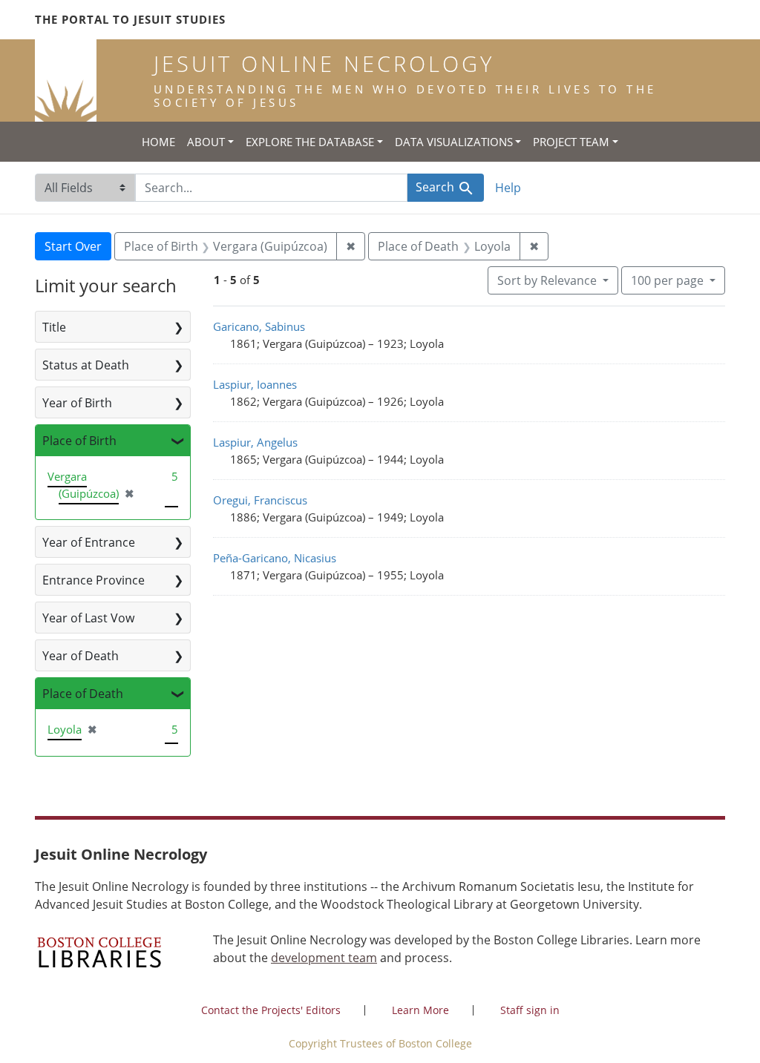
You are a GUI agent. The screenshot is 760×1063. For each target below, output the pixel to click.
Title (54, 327)
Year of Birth (77, 403)
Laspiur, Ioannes (255, 384)
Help (508, 188)
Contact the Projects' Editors (271, 1010)
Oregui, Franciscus (260, 500)
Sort (547, 280)
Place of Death (82, 693)
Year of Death (80, 656)
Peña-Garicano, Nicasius (274, 557)
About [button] (206, 141)
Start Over (73, 246)
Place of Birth (79, 440)
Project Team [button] (571, 141)
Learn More (420, 1010)
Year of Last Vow (88, 618)
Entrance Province (93, 580)
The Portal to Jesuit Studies (130, 19)
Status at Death (85, 365)
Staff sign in (530, 1010)
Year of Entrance (88, 542)
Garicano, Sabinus (259, 326)
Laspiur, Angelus (255, 442)
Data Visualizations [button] (454, 141)
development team (324, 958)
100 (667, 280)
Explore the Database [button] (310, 141)
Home (158, 141)
